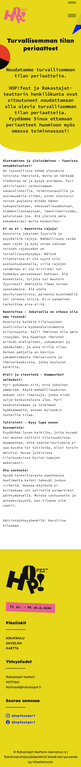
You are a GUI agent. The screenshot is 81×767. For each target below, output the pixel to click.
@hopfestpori (23, 716)
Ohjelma (14, 643)
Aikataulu (15, 638)
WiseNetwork (43, 762)
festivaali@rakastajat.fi (23, 687)
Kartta (12, 648)
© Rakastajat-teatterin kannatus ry (39, 752)
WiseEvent (55, 757)
